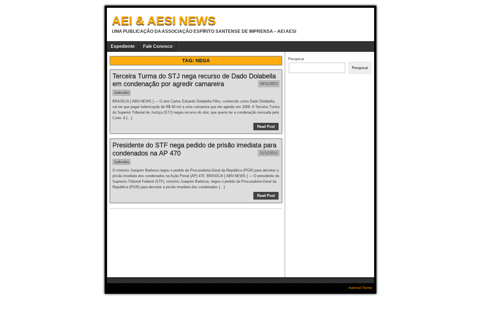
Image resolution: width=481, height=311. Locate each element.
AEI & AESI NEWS (164, 20)
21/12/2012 (269, 153)
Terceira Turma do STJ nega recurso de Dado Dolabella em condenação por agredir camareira (194, 80)
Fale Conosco (158, 46)
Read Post (266, 126)
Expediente (123, 46)
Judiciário (121, 92)
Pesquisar (296, 59)
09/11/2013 (269, 84)
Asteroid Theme (360, 288)
